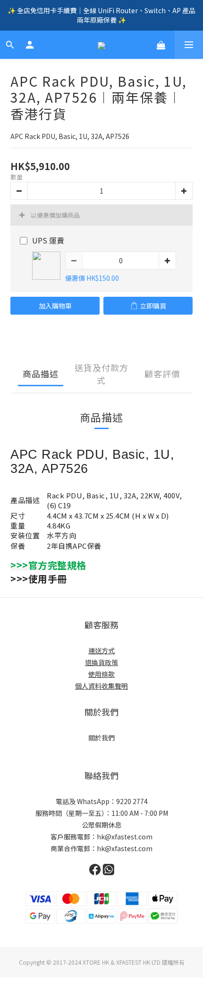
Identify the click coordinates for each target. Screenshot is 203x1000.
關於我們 (101, 737)
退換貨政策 (101, 662)
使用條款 (101, 674)
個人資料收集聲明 (101, 686)
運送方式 (101, 650)
